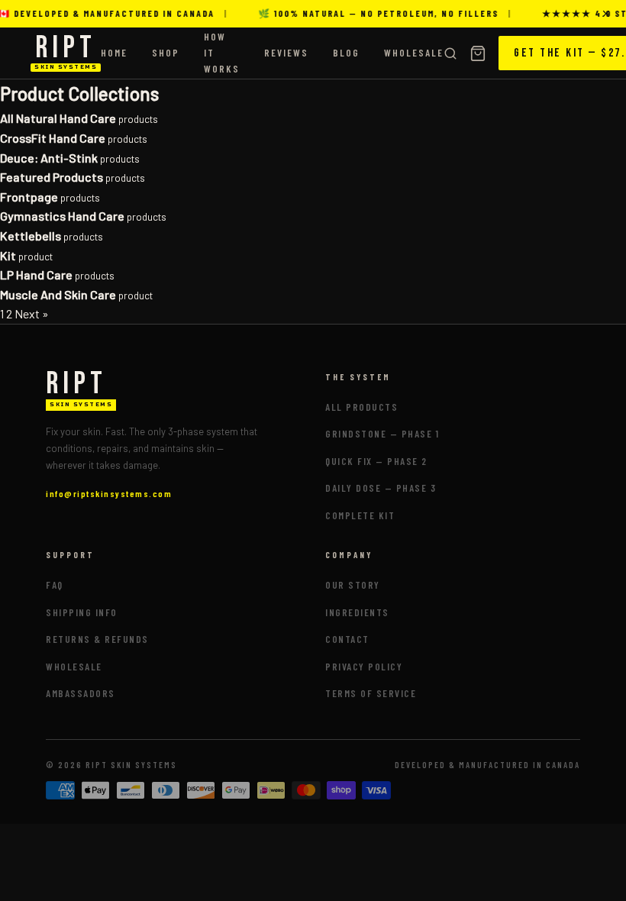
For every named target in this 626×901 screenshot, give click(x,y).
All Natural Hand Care (58, 118)
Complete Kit (360, 515)
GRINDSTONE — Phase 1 (382, 434)
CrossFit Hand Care (52, 138)
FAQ (54, 585)
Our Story (352, 585)
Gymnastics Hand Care (62, 215)
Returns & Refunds (97, 639)
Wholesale (414, 53)
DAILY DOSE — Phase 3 (380, 488)
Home (114, 53)
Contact (347, 639)
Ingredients (357, 612)
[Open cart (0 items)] (478, 53)
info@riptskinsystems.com (109, 493)
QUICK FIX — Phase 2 (376, 461)
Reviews (286, 53)
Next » (32, 313)
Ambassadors (80, 693)
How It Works (222, 53)
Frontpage (29, 196)
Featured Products (51, 177)
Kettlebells (30, 235)
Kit (8, 255)
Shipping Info (82, 612)
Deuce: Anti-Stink (49, 157)
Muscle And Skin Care (58, 294)
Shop (165, 53)
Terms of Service (370, 693)
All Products (361, 407)
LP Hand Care (36, 274)
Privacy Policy (363, 666)
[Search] (450, 53)
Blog (346, 53)
